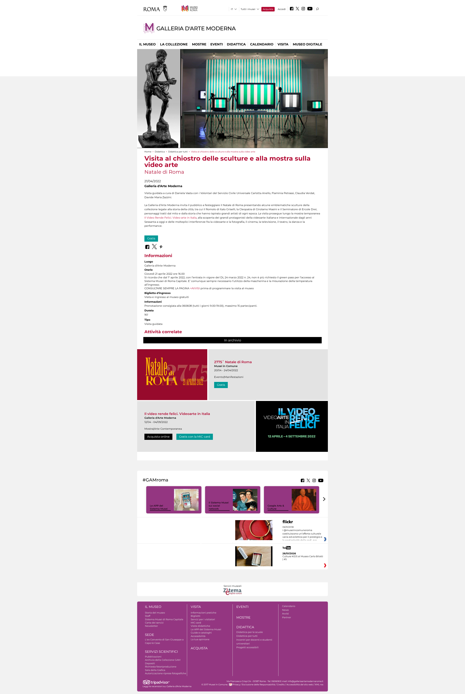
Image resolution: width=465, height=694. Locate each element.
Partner (286, 617)
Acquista (268, 9)
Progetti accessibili (247, 647)
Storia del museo (155, 612)
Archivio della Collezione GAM (162, 659)
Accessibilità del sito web (299, 684)
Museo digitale (307, 44)
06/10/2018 (302, 534)
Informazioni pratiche (203, 612)
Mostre (199, 44)
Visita (283, 44)
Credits (281, 684)
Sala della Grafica (155, 670)
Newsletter (151, 625)
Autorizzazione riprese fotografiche (165, 673)
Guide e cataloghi (201, 632)
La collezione (174, 44)
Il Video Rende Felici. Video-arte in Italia (170, 217)
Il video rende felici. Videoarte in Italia (177, 414)
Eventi (216, 44)
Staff (147, 615)
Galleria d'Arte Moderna (196, 28)
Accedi (282, 9)
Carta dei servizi (154, 622)
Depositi (150, 663)
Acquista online (158, 436)
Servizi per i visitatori (203, 619)
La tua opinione (200, 639)
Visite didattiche (200, 625)
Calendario (261, 44)
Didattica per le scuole (249, 632)
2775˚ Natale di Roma (233, 362)
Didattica (236, 44)
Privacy (236, 684)
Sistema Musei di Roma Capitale (164, 619)
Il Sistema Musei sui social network (219, 505)
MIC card (196, 622)
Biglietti (195, 615)
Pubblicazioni (153, 656)
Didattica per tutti (178, 151)
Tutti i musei (248, 9)
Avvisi (285, 613)
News (285, 609)
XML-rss (319, 684)
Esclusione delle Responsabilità (258, 684)
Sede (149, 634)
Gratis (151, 238)
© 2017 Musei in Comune (214, 684)
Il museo (147, 44)
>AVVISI (195, 288)
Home (147, 151)
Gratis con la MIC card (194, 436)
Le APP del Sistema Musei (159, 507)
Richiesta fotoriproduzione (160, 666)
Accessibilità (198, 636)
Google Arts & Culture (276, 507)
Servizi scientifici (161, 651)
